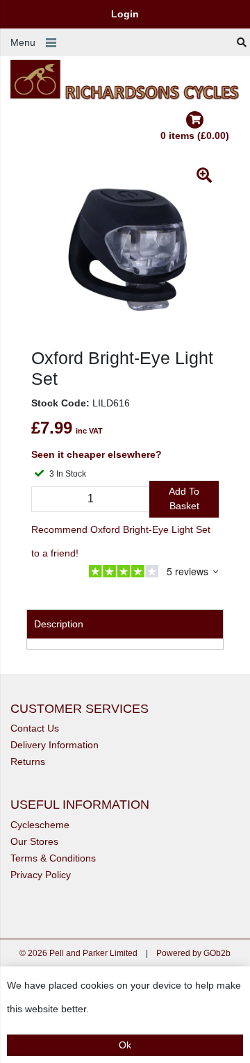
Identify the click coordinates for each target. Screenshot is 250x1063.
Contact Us (34, 728)
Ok (125, 1044)
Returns (27, 761)
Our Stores (34, 841)
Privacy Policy (40, 874)
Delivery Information (54, 744)
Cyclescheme (39, 824)
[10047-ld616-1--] (125, 254)
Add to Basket (184, 498)
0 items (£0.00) (194, 135)
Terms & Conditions (53, 858)
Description (58, 623)
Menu (22, 42)
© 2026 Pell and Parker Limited (78, 953)
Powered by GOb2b (193, 953)
